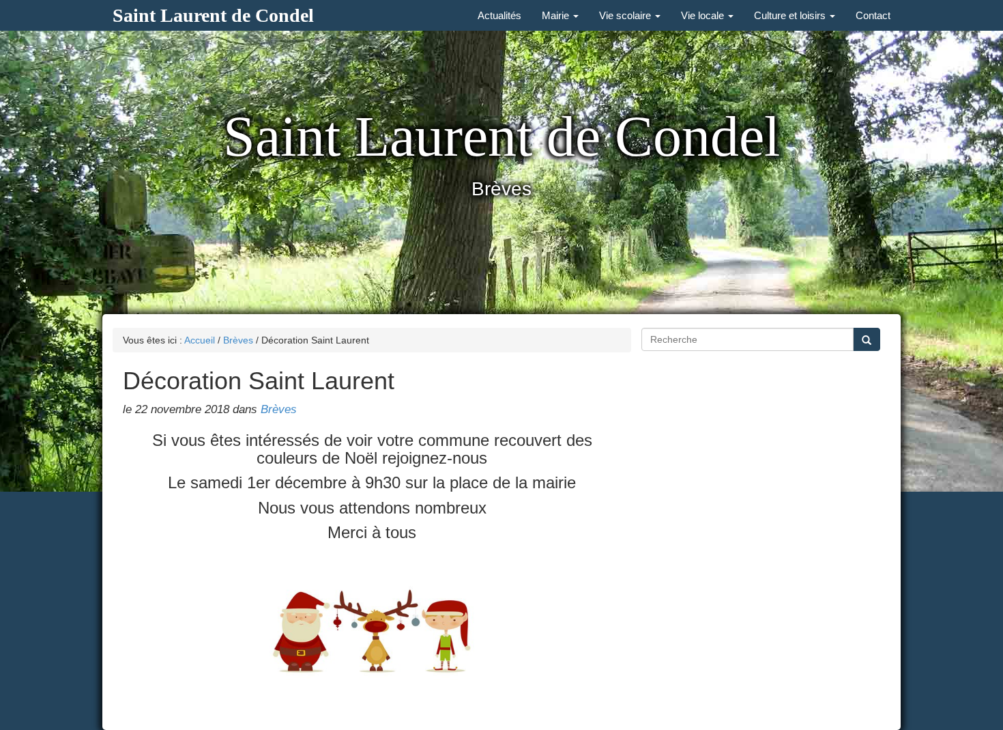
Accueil (199, 340)
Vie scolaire (626, 15)
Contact (873, 15)
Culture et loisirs (791, 15)
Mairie (557, 15)
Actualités (499, 15)
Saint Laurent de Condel (213, 15)
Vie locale (704, 15)
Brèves (238, 340)
